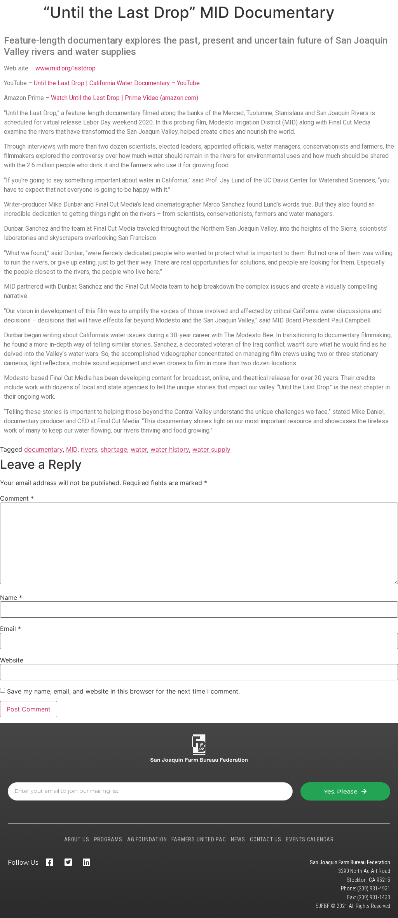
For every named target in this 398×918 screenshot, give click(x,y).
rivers (89, 449)
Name (11, 597)
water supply (211, 449)
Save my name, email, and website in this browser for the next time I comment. (123, 691)
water (139, 449)
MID (71, 449)
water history (169, 449)
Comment (17, 498)
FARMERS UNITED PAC (198, 839)
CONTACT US (265, 839)
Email (10, 628)
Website (11, 660)
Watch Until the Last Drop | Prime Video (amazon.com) (124, 98)
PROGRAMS (108, 839)
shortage (114, 449)
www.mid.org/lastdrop (65, 68)
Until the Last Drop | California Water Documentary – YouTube (117, 83)
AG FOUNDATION (147, 839)
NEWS (238, 839)
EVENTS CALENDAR (310, 839)
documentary (43, 449)
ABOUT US (76, 839)
